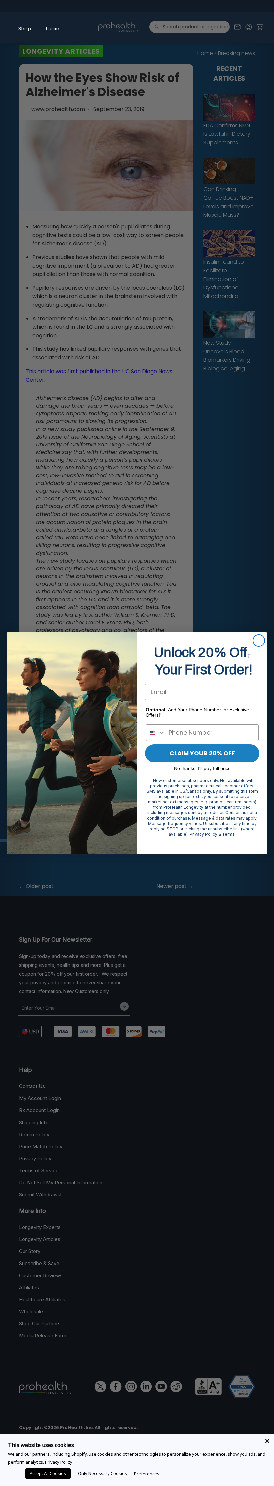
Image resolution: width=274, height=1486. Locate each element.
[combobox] (155, 733)
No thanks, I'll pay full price (202, 768)
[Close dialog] (259, 640)
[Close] (267, 1441)
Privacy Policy (58, 1462)
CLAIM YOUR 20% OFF (202, 753)
